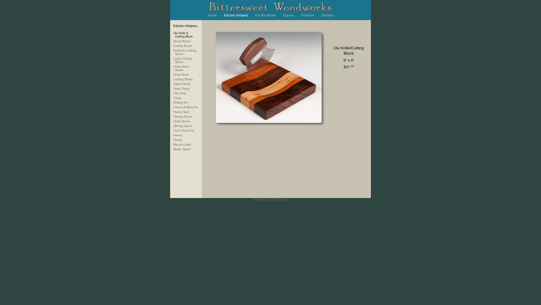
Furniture (307, 15)
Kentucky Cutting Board (185, 52)
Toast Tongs (182, 88)
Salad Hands (182, 84)
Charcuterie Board (181, 68)
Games (288, 15)
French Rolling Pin (186, 107)
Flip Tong (180, 93)
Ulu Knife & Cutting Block (183, 34)
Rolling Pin (181, 102)
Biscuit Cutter (182, 144)
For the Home (265, 15)
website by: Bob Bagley (270, 199)
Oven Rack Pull (184, 130)
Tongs (178, 98)
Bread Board (182, 41)
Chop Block (181, 74)
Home (212, 15)
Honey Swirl (181, 112)
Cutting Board (183, 45)
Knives (178, 135)
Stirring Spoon (183, 126)
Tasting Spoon (183, 116)
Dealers (327, 15)
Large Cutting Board (183, 60)
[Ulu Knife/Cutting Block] (268, 77)
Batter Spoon (182, 149)
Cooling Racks (183, 79)
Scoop (178, 139)
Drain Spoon (182, 121)
